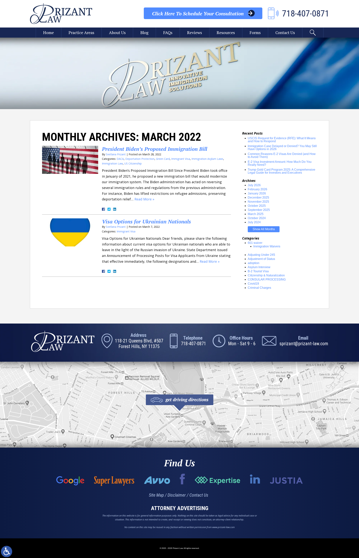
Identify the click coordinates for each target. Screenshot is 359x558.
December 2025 (258, 197)
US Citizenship (133, 163)
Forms (255, 32)
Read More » (144, 199)
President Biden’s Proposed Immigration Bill (154, 148)
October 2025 (257, 205)
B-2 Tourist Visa (258, 271)
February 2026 (257, 189)
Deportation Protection (139, 159)
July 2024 (254, 222)
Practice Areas (81, 32)
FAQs (167, 32)
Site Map (156, 495)
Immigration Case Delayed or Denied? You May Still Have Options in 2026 (282, 147)
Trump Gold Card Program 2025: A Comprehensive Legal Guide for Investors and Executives (281, 171)
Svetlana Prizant (116, 154)
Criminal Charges (259, 287)
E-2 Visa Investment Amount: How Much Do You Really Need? (280, 163)
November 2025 (258, 201)
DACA (120, 159)
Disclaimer (177, 495)
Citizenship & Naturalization (266, 275)
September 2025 (259, 209)
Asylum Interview (259, 267)
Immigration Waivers (266, 246)
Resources (226, 32)
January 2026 (257, 193)
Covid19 (253, 283)
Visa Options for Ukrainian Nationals (146, 221)
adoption (253, 263)
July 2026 (254, 185)
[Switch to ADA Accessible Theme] (6, 551)
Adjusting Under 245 (261, 254)
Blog (144, 32)
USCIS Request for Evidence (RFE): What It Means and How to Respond (282, 140)
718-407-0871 (193, 343)
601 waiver (255, 242)
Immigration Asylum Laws (207, 159)
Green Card (163, 159)
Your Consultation (198, 13)
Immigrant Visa (180, 159)
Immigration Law (112, 163)
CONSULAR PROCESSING (267, 279)
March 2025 (255, 214)
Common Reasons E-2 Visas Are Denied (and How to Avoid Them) (282, 155)
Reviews (194, 32)
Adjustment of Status (261, 258)
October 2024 (257, 218)
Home (48, 32)
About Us (117, 32)
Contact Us (285, 32)
